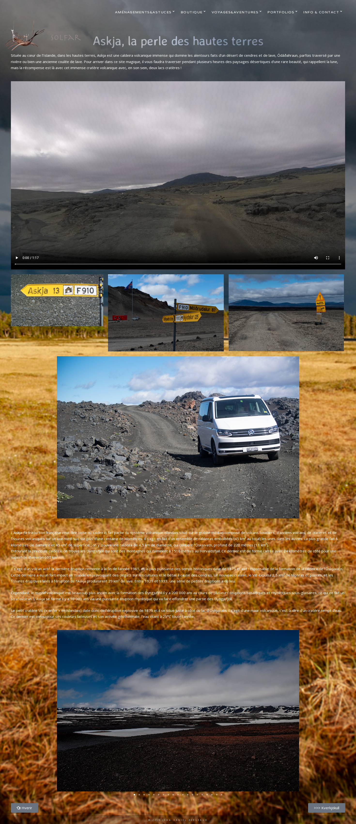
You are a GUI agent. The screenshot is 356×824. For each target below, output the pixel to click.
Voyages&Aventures (235, 12)
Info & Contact (321, 12)
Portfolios (280, 12)
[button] (134, 795)
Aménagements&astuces (143, 12)
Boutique (192, 12)
